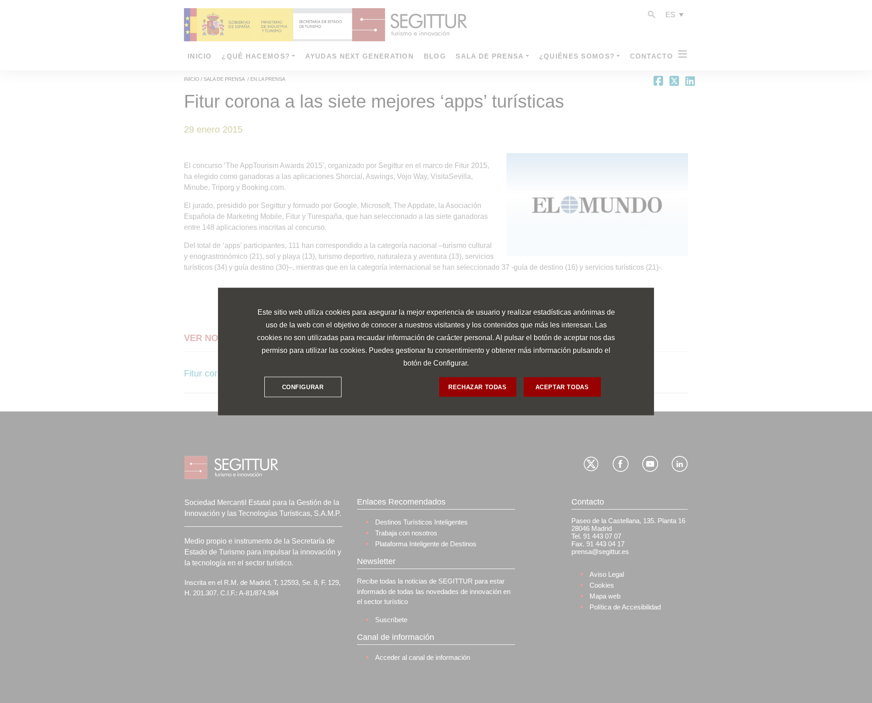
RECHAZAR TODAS (477, 386)
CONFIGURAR (303, 386)
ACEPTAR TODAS (562, 386)
